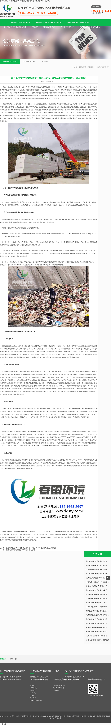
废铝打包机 (13, 659)
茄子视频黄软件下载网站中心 (90, 27)
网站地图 (3, 724)
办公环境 (33, 693)
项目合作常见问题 (29, 61)
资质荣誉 (35, 27)
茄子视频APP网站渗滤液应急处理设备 (48, 22)
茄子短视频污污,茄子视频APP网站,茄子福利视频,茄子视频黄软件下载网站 (25, 1)
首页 (3, 22)
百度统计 (58, 718)
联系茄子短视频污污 (36, 700)
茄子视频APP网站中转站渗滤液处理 (10, 679)
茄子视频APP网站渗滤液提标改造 (15, 27)
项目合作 (33, 698)
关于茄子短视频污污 (68, 27)
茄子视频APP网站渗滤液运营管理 (78, 22)
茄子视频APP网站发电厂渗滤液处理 (10, 677)
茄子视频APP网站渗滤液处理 (20, 22)
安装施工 (33, 695)
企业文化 (33, 690)
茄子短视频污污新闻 (10, 61)
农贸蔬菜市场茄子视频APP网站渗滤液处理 (20, 550)
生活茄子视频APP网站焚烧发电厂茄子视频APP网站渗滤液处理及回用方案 (31, 548)
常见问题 (45, 61)
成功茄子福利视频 (49, 27)
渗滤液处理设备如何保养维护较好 (97, 640)
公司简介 (33, 685)
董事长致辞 (33, 688)
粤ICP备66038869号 (47, 716)
